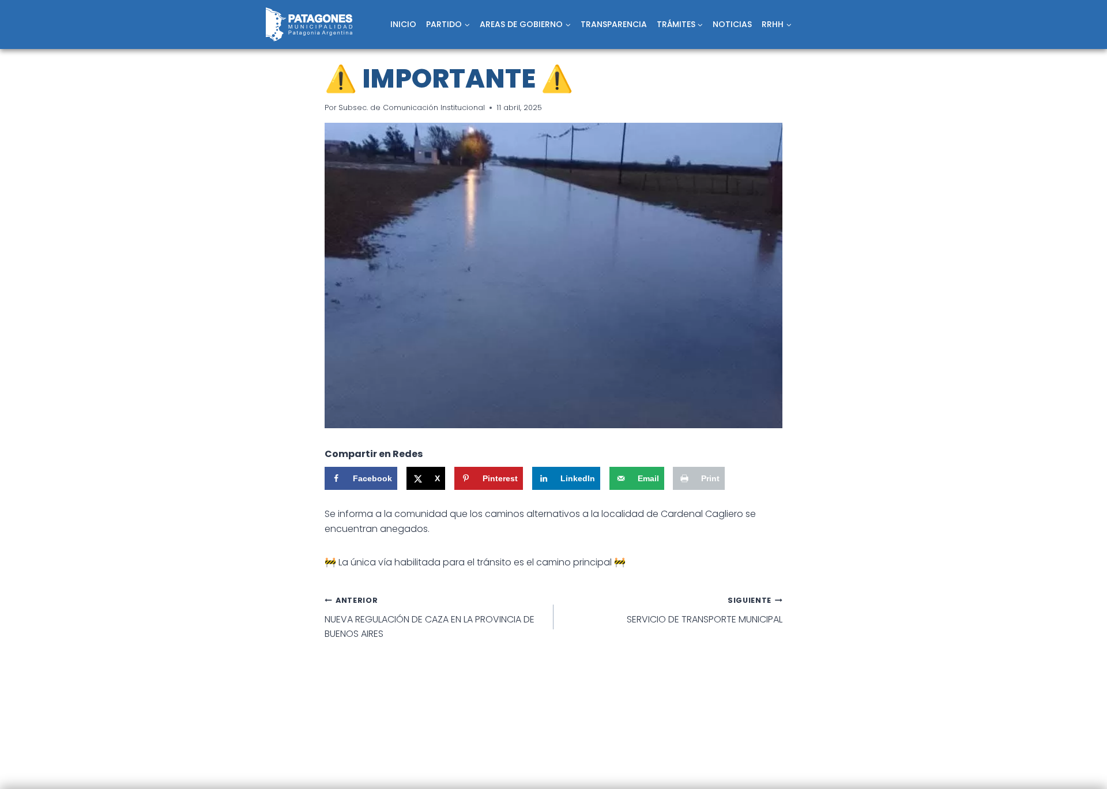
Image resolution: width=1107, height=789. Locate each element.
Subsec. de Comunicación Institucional (411, 107)
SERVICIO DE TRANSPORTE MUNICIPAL (704, 610)
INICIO (403, 24)
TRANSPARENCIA (614, 24)
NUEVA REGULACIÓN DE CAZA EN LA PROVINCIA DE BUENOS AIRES (429, 617)
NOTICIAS (732, 24)
